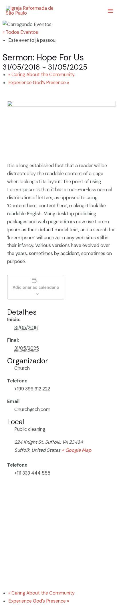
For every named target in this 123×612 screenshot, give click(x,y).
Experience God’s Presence (38, 83)
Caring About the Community (41, 75)
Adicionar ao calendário (36, 287)
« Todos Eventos (20, 32)
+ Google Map (76, 450)
